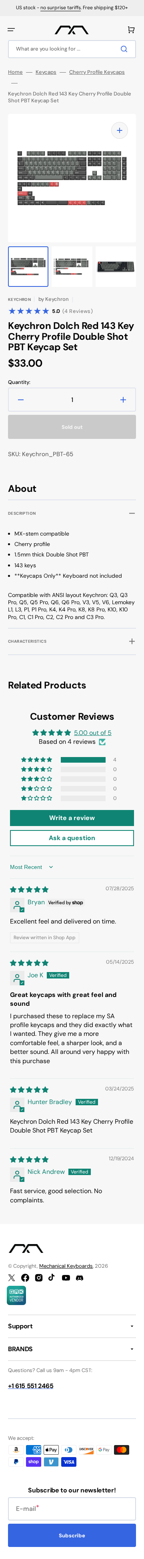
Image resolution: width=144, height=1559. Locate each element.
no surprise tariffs (60, 7)
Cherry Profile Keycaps (97, 72)
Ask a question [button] (72, 838)
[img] (29, 889)
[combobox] (72, 49)
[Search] (125, 49)
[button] (11, 30)
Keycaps (46, 72)
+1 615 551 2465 (30, 1386)
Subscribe (72, 1535)
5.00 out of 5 (93, 733)
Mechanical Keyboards (66, 1266)
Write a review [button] (72, 818)
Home (15, 72)
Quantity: (19, 382)
